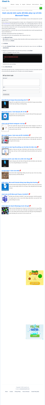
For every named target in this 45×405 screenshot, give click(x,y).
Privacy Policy (18, 391)
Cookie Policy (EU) (35, 391)
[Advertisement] (34, 250)
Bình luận (5, 78)
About (6, 391)
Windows (12, 4)
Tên (4, 87)
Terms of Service (25, 391)
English (23, 4)
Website (4, 90)
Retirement (29, 4)
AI (20, 4)
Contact (11, 391)
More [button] (41, 4)
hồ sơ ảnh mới (6, 23)
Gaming (17, 4)
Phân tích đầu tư (35, 4)
